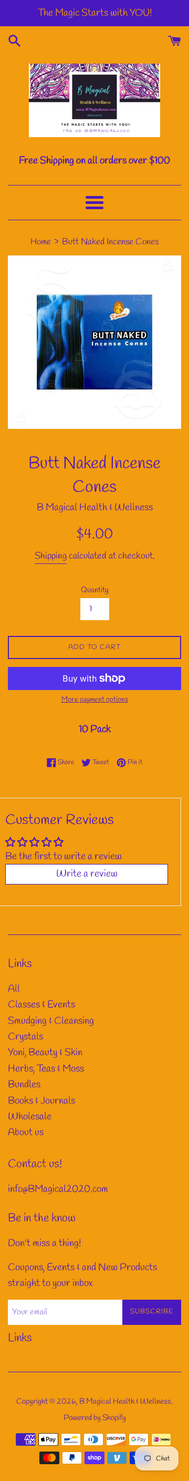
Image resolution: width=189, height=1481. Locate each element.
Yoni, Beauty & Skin (45, 1053)
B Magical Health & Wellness (125, 1401)
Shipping (51, 556)
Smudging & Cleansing (51, 1021)
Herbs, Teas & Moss (46, 1069)
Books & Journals (41, 1101)
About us (26, 1132)
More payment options (94, 700)
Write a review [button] (87, 874)
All (14, 989)
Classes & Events (41, 1005)
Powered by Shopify (95, 1418)
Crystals (25, 1037)
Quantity (95, 590)
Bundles (24, 1085)
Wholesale (29, 1117)
